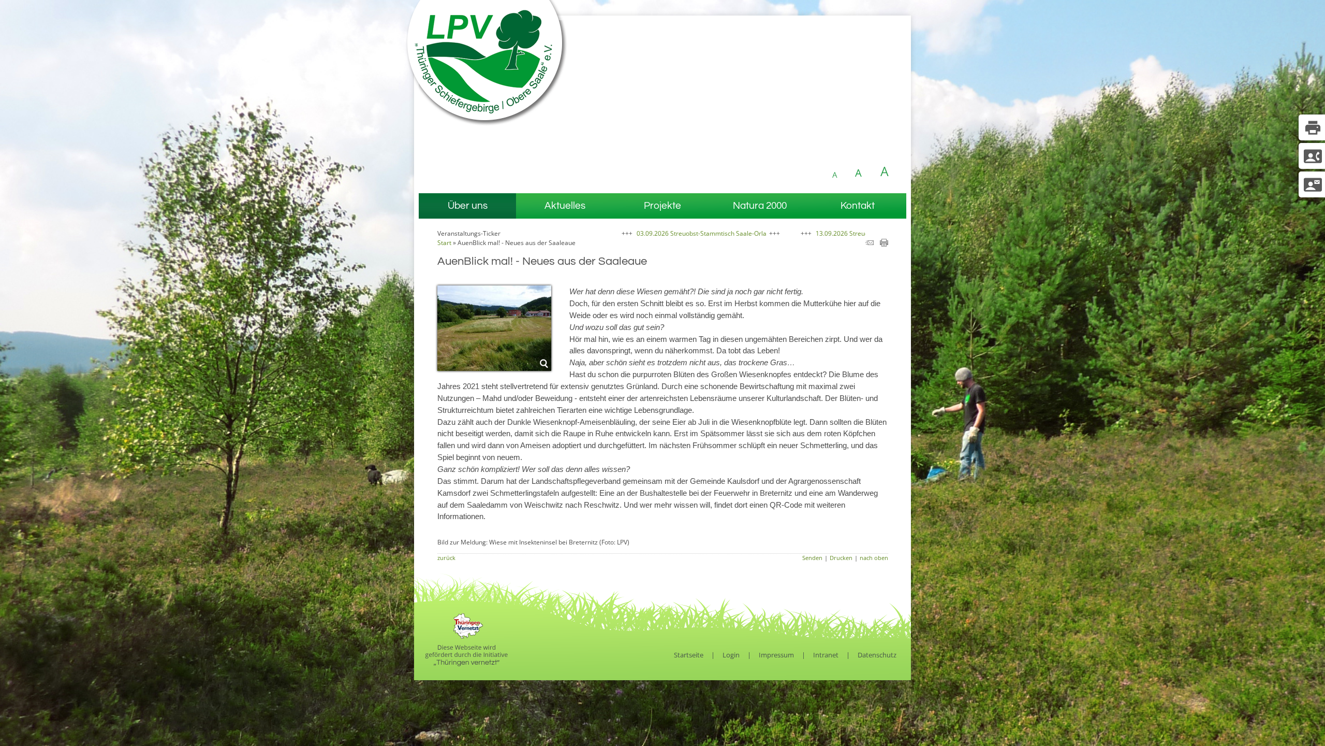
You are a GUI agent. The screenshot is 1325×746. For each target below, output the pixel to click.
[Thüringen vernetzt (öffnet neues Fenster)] (466, 663)
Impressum (776, 654)
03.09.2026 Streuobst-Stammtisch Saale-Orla (640, 233)
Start (444, 242)
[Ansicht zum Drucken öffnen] (884, 244)
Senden (812, 558)
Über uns (468, 205)
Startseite (688, 654)
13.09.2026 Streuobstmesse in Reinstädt (813, 233)
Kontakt (858, 205)
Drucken (841, 558)
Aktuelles (564, 205)
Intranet (825, 654)
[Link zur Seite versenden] (869, 244)
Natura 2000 (760, 205)
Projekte (662, 205)
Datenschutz (877, 654)
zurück (446, 558)
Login (731, 654)
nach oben (874, 558)
